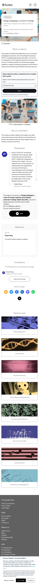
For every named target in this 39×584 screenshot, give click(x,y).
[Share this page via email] (6, 292)
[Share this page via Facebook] (17, 292)
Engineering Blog (7, 537)
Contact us (5, 522)
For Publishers (6, 550)
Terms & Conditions (7, 503)
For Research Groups (8, 554)
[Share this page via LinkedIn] (22, 292)
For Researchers (6, 548)
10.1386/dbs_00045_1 (12, 33)
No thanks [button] (30, 580)
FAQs (3, 520)
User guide (4, 518)
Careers (4, 535)
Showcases (6, 43)
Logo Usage (5, 508)
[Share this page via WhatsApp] (33, 292)
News (3, 533)
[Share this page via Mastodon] (27, 292)
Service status (6, 516)
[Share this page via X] (19, 298)
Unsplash (27, 124)
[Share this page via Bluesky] (11, 292)
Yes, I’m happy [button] (20, 580)
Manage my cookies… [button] (9, 580)
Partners (4, 539)
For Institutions (6, 552)
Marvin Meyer (18, 124)
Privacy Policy (5, 506)
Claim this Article (19, 279)
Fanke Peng (18, 184)
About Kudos (5, 531)
